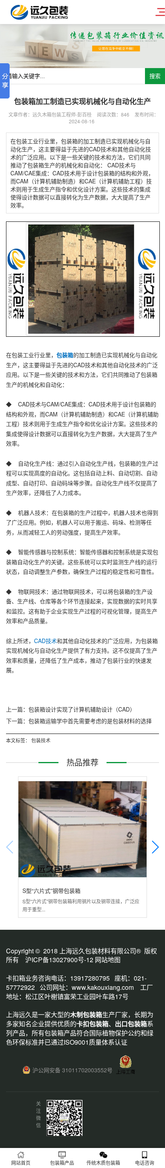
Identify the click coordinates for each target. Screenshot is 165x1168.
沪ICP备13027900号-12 (59, 959)
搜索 (155, 76)
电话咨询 (144, 1162)
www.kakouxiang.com (103, 987)
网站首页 (20, 1162)
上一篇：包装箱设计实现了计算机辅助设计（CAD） (70, 709)
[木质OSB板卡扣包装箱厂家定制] (83, 334)
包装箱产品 (62, 1162)
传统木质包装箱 (103, 1162)
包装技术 (40, 740)
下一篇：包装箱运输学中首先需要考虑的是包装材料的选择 (79, 721)
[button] (155, 847)
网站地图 (108, 959)
